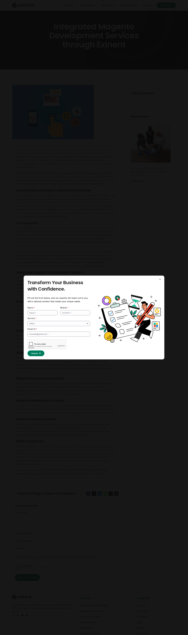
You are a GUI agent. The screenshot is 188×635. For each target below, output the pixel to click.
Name (31, 307)
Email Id (32, 329)
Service (32, 318)
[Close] (160, 279)
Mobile (64, 307)
